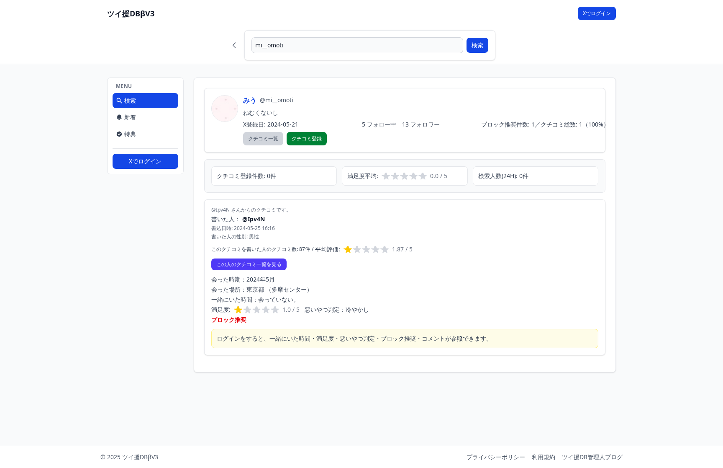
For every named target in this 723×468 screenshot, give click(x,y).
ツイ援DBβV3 (130, 13)
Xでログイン (597, 13)
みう (249, 100)
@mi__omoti (276, 100)
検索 (477, 45)
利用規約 (543, 457)
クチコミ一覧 (263, 138)
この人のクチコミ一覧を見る (249, 264)
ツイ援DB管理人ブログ (592, 457)
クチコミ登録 (307, 138)
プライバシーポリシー (496, 457)
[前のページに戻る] (234, 45)
